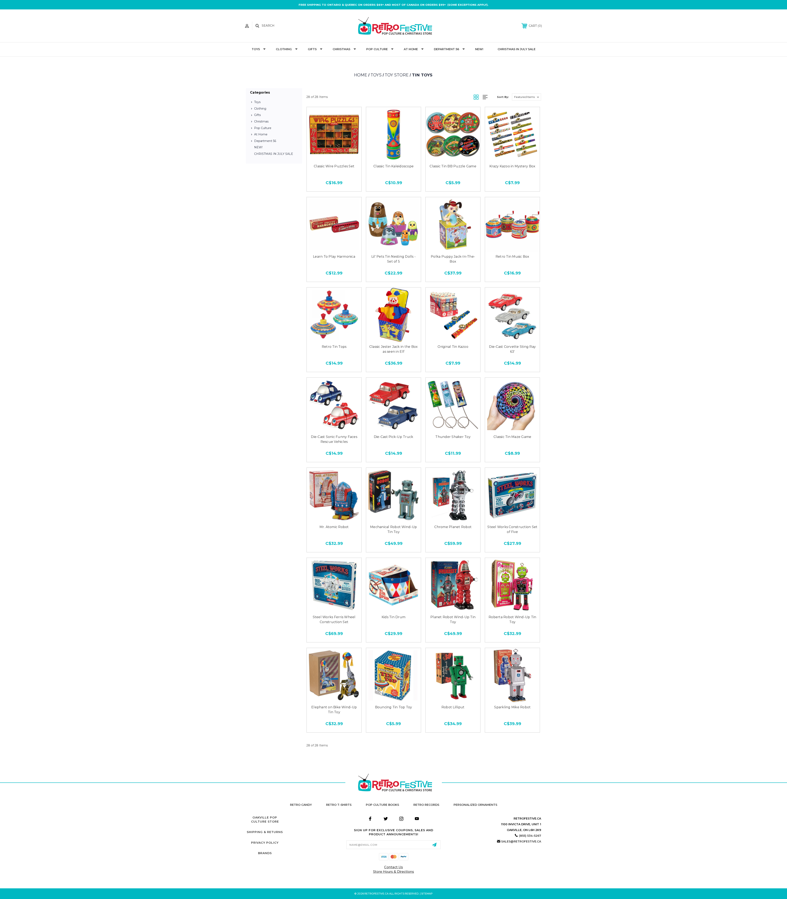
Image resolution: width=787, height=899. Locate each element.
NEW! (479, 49)
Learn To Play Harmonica (334, 256)
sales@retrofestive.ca (521, 841)
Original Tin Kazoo (453, 347)
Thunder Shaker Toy (453, 437)
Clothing (284, 49)
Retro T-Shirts (338, 805)
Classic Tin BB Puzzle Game (453, 166)
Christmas (341, 49)
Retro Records (426, 805)
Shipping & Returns (265, 832)
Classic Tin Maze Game (512, 437)
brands (265, 853)
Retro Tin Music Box (512, 256)
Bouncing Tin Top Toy (393, 707)
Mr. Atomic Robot (334, 527)
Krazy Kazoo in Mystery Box (512, 166)
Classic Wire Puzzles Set (334, 166)
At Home (411, 49)
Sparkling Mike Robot (512, 707)
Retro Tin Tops (334, 347)
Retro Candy (301, 805)
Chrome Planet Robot (453, 527)
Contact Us (393, 867)
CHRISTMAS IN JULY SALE (517, 49)
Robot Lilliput (453, 707)
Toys (256, 49)
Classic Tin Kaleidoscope (393, 166)
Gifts (312, 49)
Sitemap (427, 893)
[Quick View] (334, 157)
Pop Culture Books (382, 805)
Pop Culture (377, 49)
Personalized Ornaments (475, 805)
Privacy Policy (265, 843)
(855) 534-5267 (530, 836)
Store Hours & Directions (393, 872)
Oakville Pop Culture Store (265, 819)
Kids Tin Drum (393, 617)
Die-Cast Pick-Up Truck (393, 437)
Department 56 (446, 49)
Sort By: (503, 97)
